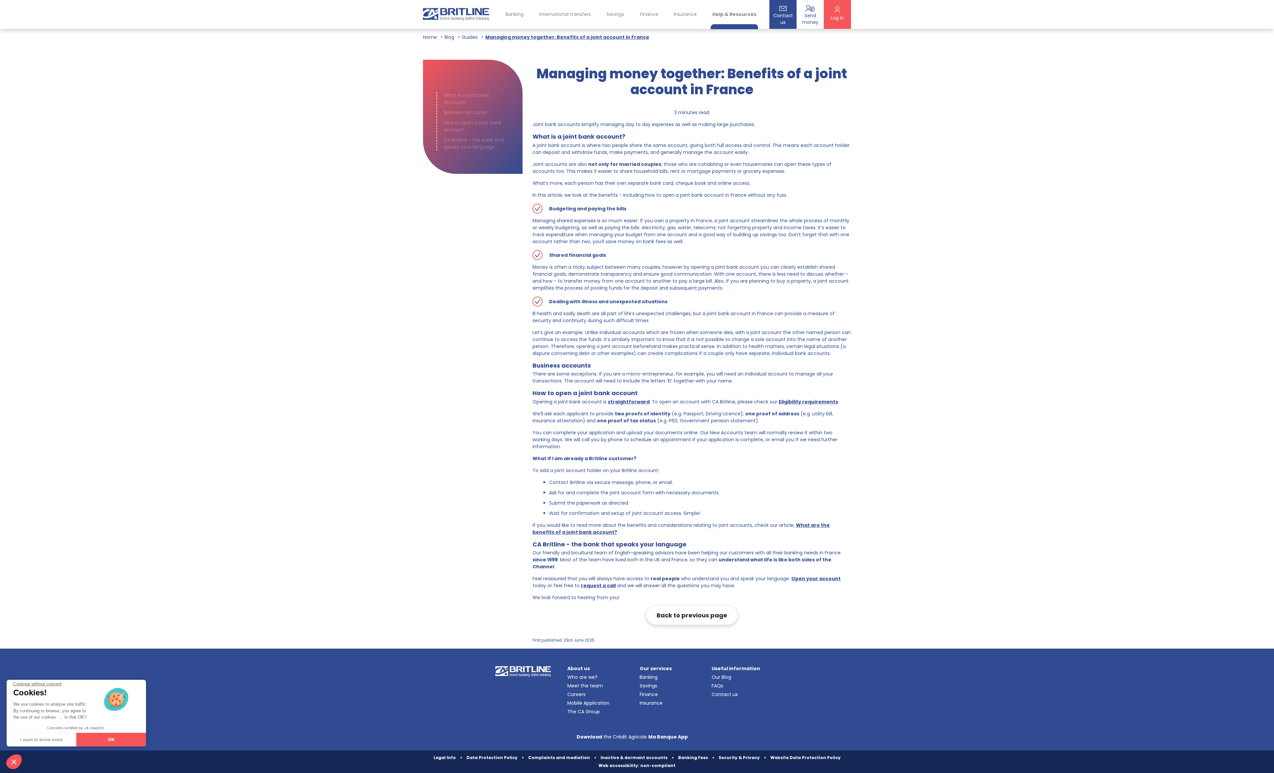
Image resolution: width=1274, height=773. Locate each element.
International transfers (565, 14)
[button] (14, 762)
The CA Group (583, 711)
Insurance (685, 14)
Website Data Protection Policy (805, 757)
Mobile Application (588, 703)
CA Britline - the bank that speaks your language (474, 143)
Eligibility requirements (808, 401)
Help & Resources (734, 14)
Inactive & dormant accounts (634, 757)
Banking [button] (515, 14)
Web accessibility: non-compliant (637, 765)
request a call (598, 585)
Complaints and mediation (559, 757)
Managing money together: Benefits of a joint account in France (567, 37)
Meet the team (585, 685)
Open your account (816, 578)
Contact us (725, 694)
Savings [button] (615, 14)
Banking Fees (693, 757)
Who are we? (582, 677)
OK (111, 739)
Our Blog (721, 677)
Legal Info (445, 757)
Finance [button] (649, 14)
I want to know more (41, 739)
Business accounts (465, 112)
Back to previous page (692, 615)
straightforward (629, 401)
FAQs (717, 685)
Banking (649, 677)
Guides (470, 37)
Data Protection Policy (492, 757)
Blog (449, 37)
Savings (648, 685)
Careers (576, 694)
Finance (649, 694)
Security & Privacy (739, 757)
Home (430, 37)
